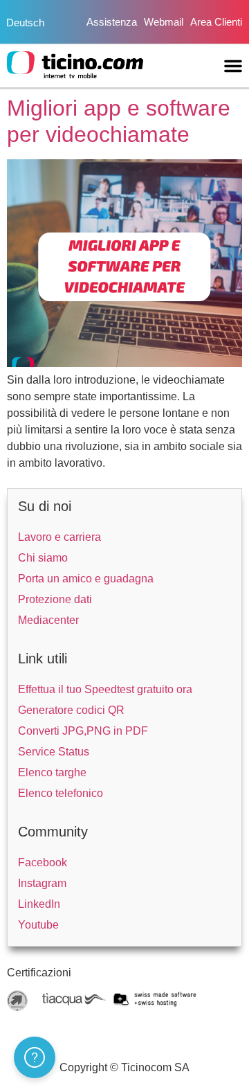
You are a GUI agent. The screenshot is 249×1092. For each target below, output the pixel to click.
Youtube (38, 925)
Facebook (42, 862)
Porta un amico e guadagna (86, 578)
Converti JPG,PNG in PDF (83, 731)
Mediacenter (48, 620)
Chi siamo (43, 558)
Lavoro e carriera (59, 537)
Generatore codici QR (71, 710)
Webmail (163, 22)
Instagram (42, 883)
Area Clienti (216, 22)
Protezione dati (55, 599)
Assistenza (111, 22)
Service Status (53, 752)
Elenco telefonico (60, 793)
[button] (233, 65)
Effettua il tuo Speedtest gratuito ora (105, 689)
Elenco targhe (52, 772)
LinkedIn (39, 904)
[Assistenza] (34, 1057)
